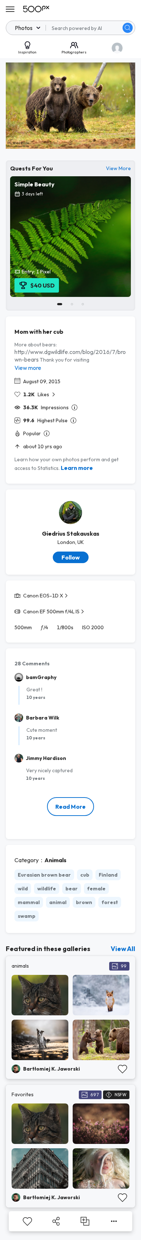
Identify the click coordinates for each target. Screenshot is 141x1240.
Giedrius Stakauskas (70, 533)
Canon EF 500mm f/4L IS (51, 611)
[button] (127, 28)
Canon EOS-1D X (43, 595)
